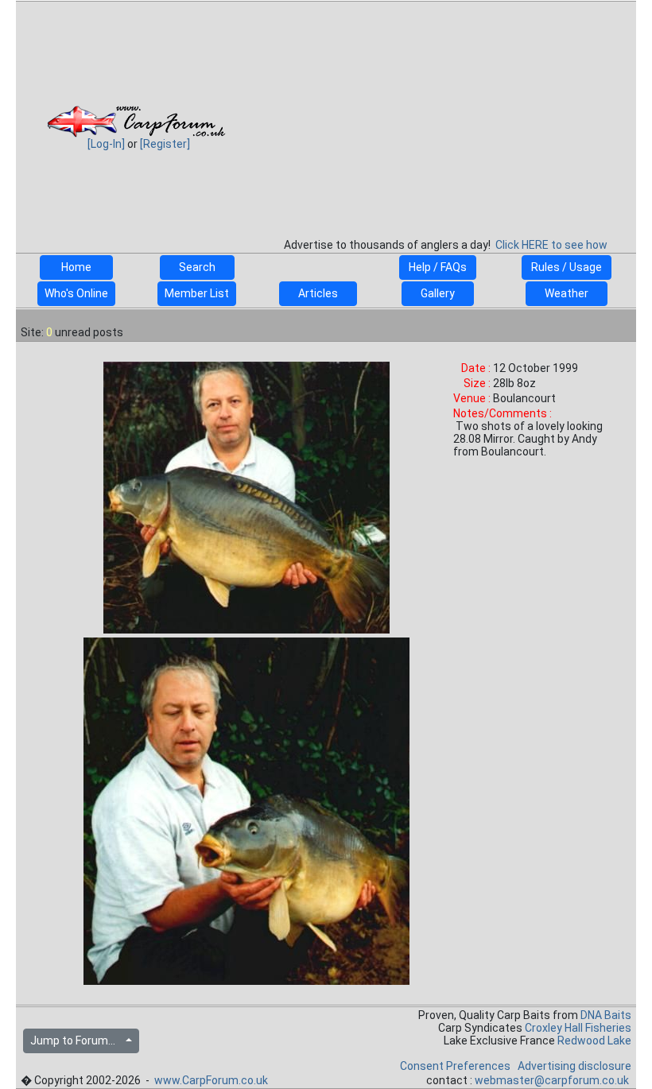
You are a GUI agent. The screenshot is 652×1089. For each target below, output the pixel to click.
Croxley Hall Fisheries (578, 1027)
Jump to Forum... (76, 1040)
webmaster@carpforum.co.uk (552, 1080)
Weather (566, 293)
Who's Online (76, 293)
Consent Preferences (455, 1066)
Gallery (438, 293)
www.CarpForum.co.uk (211, 1080)
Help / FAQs (437, 267)
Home (76, 267)
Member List (197, 293)
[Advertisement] (445, 114)
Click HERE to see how (551, 244)
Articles (318, 293)
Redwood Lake (594, 1040)
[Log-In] (106, 144)
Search (197, 267)
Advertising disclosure (574, 1066)
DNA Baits (605, 1015)
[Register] (165, 144)
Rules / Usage (566, 267)
